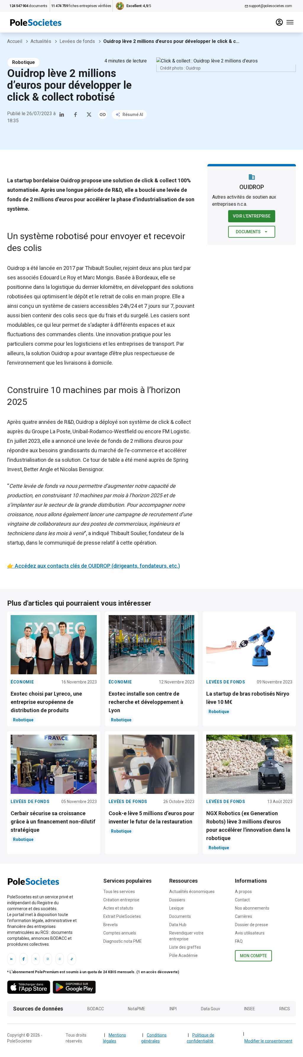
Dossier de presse (251, 924)
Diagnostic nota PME (122, 941)
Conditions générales (154, 1038)
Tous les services (119, 891)
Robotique (23, 62)
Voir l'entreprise (251, 216)
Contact (242, 899)
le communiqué (57, 543)
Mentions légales (114, 1038)
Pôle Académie (183, 955)
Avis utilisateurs (250, 933)
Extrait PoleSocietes (122, 916)
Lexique (176, 908)
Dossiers (177, 899)
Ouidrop (16, 268)
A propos (243, 891)
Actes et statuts (118, 908)
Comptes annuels (119, 933)
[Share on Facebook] (75, 114)
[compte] (279, 22)
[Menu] (290, 22)
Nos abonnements (252, 908)
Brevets (110, 924)
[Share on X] (89, 114)
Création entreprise (121, 899)
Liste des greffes (185, 947)
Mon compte (253, 955)
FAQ (239, 941)
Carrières (243, 916)
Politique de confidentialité (200, 1038)
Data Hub (177, 924)
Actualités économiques (192, 891)
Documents (248, 231)
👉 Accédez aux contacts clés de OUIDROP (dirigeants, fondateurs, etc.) (93, 566)
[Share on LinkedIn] (61, 114)
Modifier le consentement (268, 1041)
